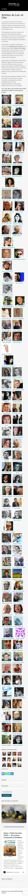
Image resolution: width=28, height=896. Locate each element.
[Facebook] (3, 773)
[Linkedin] (12, 773)
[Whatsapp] (6, 773)
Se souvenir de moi (7, 791)
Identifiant (4, 779)
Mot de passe (5, 785)
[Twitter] (9, 773)
